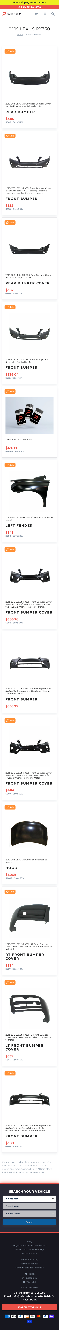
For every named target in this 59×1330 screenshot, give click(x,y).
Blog (29, 1241)
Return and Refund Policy (29, 1249)
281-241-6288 (38, 1292)
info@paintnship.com (25, 1296)
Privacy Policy (29, 1253)
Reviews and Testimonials (29, 1267)
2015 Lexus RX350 (34, 35)
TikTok (31, 1274)
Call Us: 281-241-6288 (29, 7)
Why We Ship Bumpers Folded (29, 1245)
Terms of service (29, 1263)
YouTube (31, 1282)
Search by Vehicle (29, 1307)
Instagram (31, 1278)
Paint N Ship (33, 1288)
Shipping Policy (29, 1259)
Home (20, 35)
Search (29, 1222)
